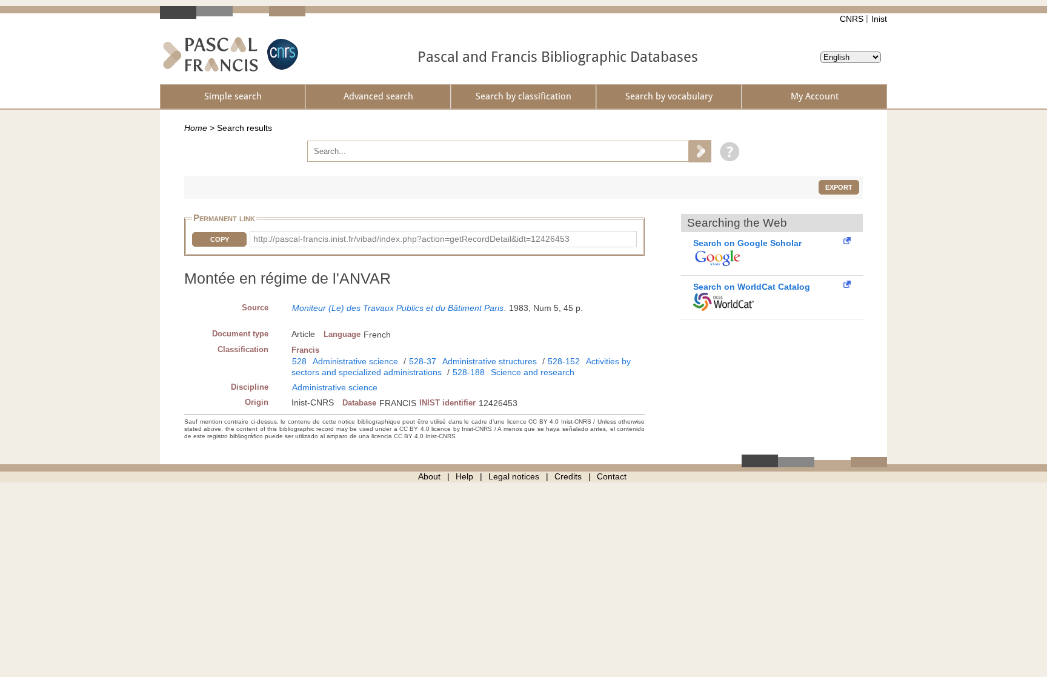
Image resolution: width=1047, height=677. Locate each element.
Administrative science (355, 361)
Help (464, 476)
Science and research (532, 372)
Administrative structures (489, 361)
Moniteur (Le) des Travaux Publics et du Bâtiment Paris (398, 308)
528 (299, 361)
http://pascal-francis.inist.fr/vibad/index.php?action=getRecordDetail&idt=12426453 (411, 239)
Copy (219, 239)
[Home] (210, 54)
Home (195, 128)
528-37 (422, 361)
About (429, 476)
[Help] (727, 151)
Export (839, 187)
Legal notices (513, 476)
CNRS (851, 19)
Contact (612, 476)
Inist (879, 19)
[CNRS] (281, 54)
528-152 (564, 361)
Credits (568, 476)
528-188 (469, 372)
